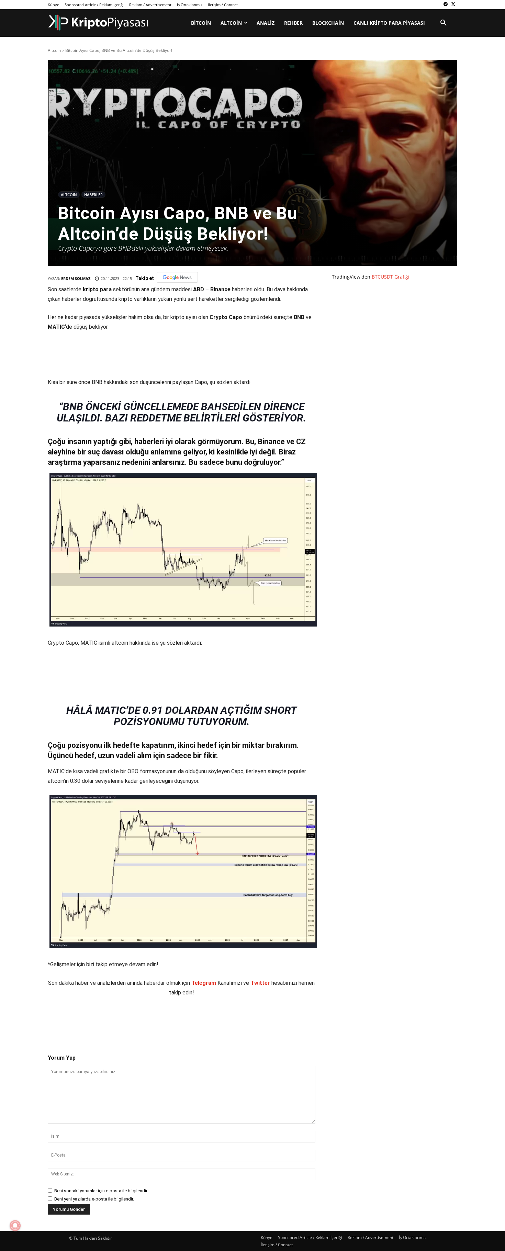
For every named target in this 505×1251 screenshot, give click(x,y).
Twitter (260, 983)
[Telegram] (445, 5)
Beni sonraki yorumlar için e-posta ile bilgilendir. (101, 1190)
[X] (453, 5)
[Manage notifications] (15, 1225)
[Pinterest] (128, 1019)
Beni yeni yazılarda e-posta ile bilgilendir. (94, 1199)
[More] (175, 1019)
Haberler (93, 194)
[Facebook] (96, 1019)
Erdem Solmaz (75, 278)
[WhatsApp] (143, 1019)
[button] (443, 23)
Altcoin (54, 50)
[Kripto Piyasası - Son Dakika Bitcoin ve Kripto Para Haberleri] (98, 22)
